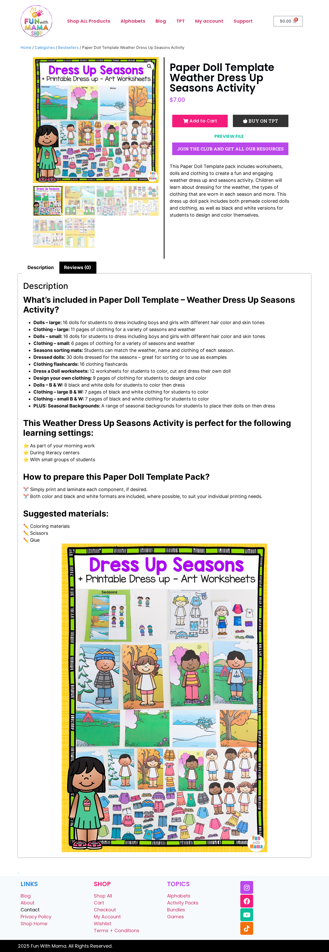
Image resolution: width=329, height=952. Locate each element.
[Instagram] (246, 887)
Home (26, 47)
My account (209, 21)
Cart (99, 903)
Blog (161, 21)
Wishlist (102, 923)
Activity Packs (182, 903)
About (27, 903)
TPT (180, 21)
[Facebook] (246, 901)
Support (243, 21)
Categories (45, 47)
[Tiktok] (246, 928)
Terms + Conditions (116, 930)
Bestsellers (68, 47)
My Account (107, 916)
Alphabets (133, 21)
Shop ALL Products (88, 21)
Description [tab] (41, 267)
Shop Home (34, 923)
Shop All (103, 896)
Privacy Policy (36, 916)
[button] (149, 66)
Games (175, 916)
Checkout (105, 909)
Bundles (176, 909)
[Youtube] (246, 914)
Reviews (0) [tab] (77, 267)
